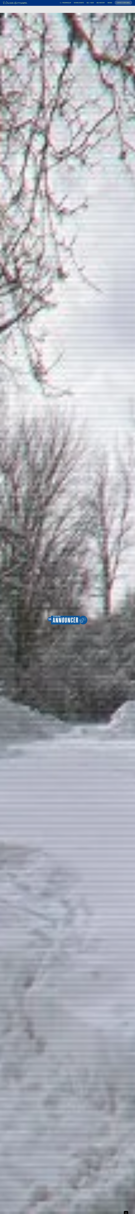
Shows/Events (79, 2)
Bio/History (101, 2)
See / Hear (90, 2)
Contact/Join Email (123, 2)
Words (110, 2)
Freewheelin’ (66, 2)
